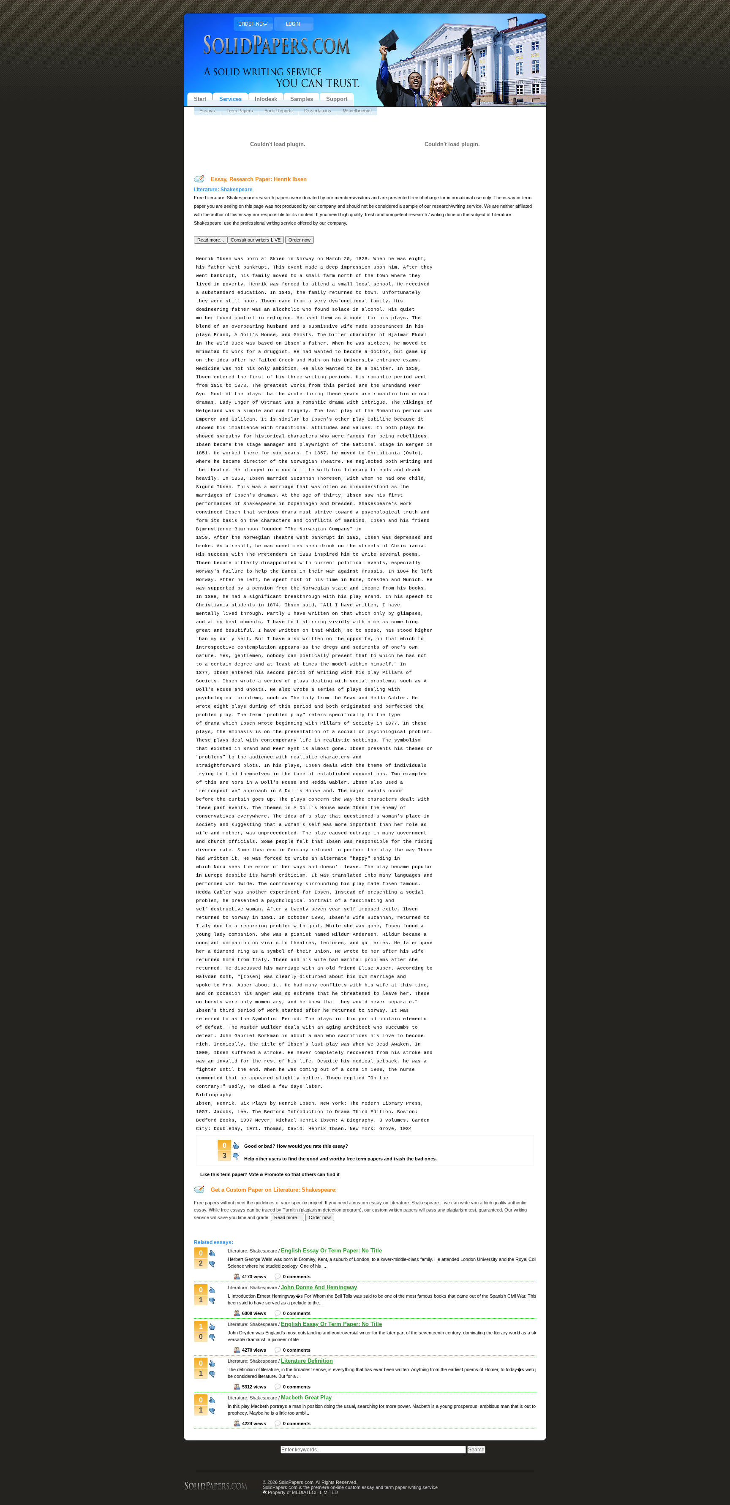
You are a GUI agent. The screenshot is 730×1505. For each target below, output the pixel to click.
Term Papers (239, 110)
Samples (301, 99)
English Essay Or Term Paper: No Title (331, 1250)
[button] (210, 240)
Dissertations (317, 110)
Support (336, 99)
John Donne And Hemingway (319, 1287)
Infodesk (266, 99)
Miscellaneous (357, 110)
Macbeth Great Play (306, 1397)
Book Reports (278, 110)
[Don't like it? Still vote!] (236, 1155)
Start (200, 99)
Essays (207, 110)
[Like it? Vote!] (236, 1145)
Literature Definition (307, 1361)
